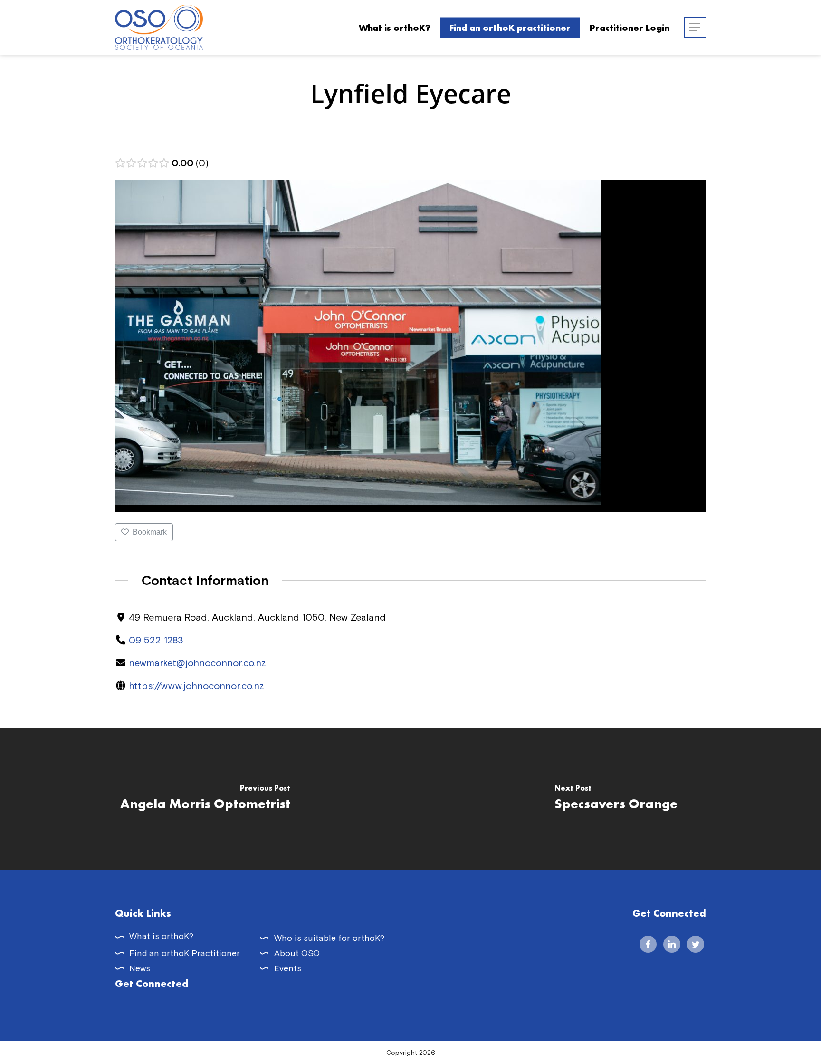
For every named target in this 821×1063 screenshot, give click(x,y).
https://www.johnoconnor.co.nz (196, 685)
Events (287, 968)
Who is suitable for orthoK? (329, 938)
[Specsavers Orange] (615, 799)
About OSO (297, 953)
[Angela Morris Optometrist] (205, 799)
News (139, 968)
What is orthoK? (161, 936)
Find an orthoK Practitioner (184, 953)
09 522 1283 (156, 639)
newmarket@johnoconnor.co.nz (197, 662)
